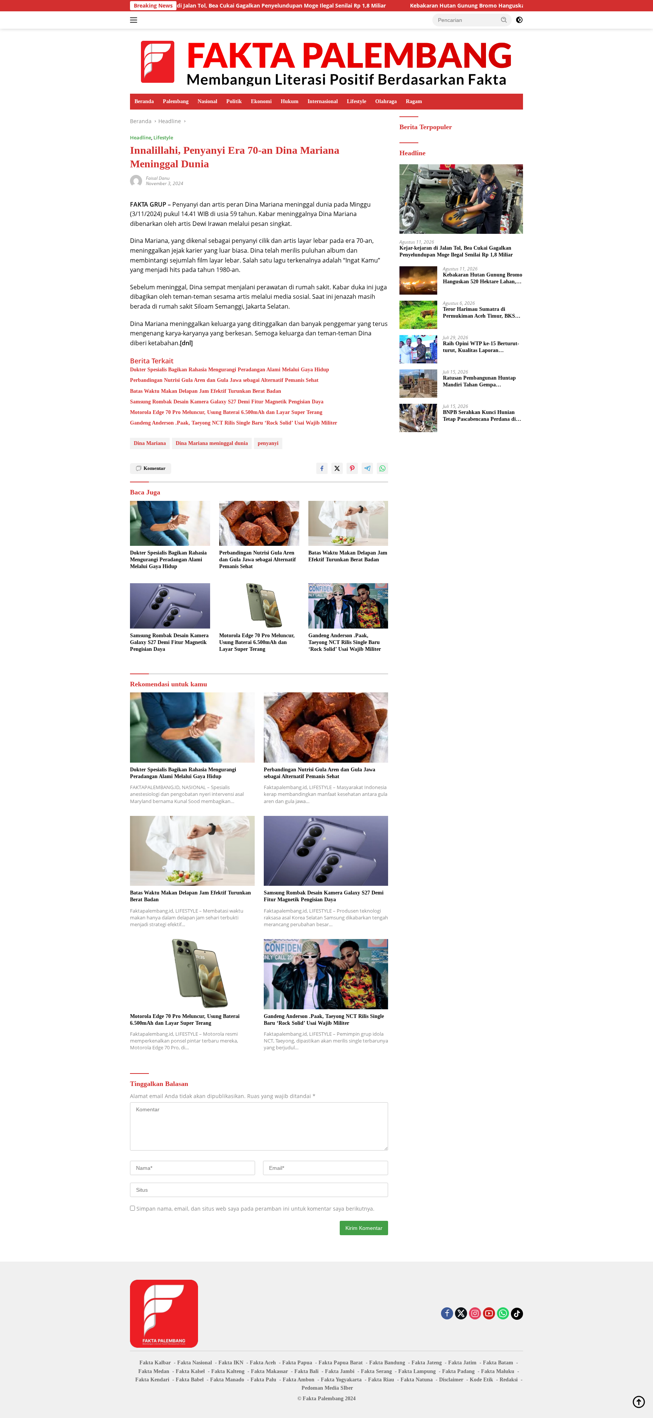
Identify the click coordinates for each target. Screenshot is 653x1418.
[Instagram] (475, 1314)
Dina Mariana (150, 443)
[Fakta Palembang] (326, 60)
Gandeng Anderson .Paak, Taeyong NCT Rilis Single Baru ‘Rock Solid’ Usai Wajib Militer (233, 423)
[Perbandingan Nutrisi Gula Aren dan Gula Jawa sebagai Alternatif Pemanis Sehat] (259, 523)
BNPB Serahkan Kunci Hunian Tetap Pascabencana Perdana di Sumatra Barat (479, 416)
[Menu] (135, 20)
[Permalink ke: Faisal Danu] (136, 180)
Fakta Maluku (497, 1371)
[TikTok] (517, 1314)
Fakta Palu (263, 1379)
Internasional (323, 101)
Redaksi (509, 1379)
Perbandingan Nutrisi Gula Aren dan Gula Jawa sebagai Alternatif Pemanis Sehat (224, 380)
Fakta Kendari (152, 1379)
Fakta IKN (230, 1362)
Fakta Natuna (417, 1379)
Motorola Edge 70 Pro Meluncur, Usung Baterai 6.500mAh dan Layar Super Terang (226, 412)
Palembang (176, 101)
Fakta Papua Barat (341, 1362)
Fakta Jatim (462, 1362)
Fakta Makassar (269, 1371)
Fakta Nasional (194, 1362)
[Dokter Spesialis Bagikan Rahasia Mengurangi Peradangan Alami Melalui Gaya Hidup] (170, 523)
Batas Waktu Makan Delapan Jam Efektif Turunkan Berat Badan (205, 391)
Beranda (144, 101)
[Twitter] (461, 1314)
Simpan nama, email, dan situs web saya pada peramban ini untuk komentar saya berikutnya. (255, 1208)
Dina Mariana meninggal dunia (212, 443)
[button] (504, 20)
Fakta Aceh (263, 1362)
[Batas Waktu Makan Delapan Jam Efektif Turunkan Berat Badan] (348, 523)
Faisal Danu (158, 178)
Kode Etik (481, 1379)
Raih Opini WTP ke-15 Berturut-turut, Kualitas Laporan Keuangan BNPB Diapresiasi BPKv (481, 347)
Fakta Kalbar (155, 1362)
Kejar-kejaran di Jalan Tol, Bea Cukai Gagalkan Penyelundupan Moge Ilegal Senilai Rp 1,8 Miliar (202, 5)
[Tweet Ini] (337, 468)
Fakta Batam (498, 1362)
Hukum (290, 101)
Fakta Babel (190, 1379)
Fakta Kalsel (190, 1371)
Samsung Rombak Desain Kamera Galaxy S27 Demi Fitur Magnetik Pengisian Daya (226, 402)
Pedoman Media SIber (327, 1388)
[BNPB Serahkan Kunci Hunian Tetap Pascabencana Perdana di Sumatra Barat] (418, 418)
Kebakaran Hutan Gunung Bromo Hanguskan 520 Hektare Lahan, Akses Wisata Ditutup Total (471, 5)
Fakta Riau (381, 1379)
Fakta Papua (297, 1362)
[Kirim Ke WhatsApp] (382, 468)
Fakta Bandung (387, 1362)
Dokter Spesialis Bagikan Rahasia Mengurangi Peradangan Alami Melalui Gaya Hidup (229, 369)
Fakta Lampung (417, 1371)
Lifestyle (356, 101)
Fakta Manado (227, 1379)
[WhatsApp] (503, 1314)
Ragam (414, 101)
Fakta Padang (458, 1371)
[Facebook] (447, 1314)
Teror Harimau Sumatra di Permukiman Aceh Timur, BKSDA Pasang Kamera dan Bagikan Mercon (482, 313)
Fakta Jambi (339, 1371)
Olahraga (386, 101)
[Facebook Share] (322, 468)
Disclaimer (451, 1379)
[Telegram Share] (367, 468)
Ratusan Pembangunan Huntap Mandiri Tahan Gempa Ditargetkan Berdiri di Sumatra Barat (479, 381)
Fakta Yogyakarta (341, 1379)
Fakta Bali (306, 1371)
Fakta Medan (153, 1371)
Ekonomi (261, 101)
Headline (140, 137)
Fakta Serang (376, 1371)
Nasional (207, 101)
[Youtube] (489, 1314)
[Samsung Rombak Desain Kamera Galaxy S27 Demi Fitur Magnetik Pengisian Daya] (170, 605)
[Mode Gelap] (519, 20)
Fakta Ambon (298, 1379)
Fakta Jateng (427, 1362)
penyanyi (268, 443)
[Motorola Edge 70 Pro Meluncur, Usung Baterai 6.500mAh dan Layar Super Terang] (259, 605)
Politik (234, 101)
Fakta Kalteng (227, 1371)
